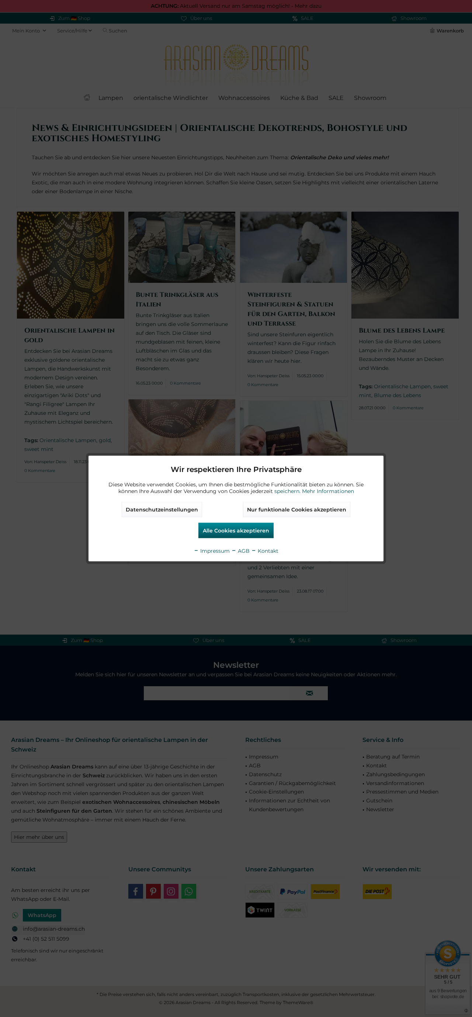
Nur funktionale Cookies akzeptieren (296, 509)
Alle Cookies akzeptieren (236, 530)
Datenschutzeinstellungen (162, 509)
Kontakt (267, 551)
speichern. (288, 491)
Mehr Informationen (328, 491)
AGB (243, 551)
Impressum (214, 551)
